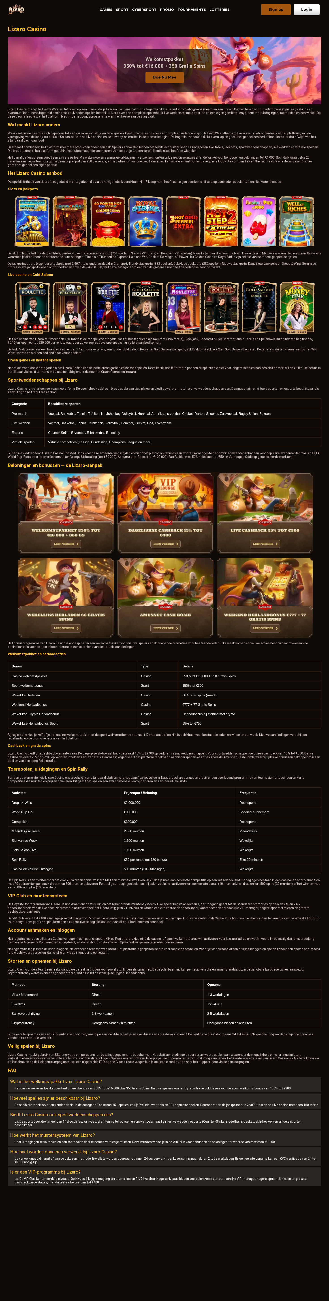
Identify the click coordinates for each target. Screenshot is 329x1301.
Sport (122, 9)
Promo (167, 9)
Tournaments (191, 9)
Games (106, 9)
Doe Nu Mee (164, 77)
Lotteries (219, 9)
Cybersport (144, 9)
